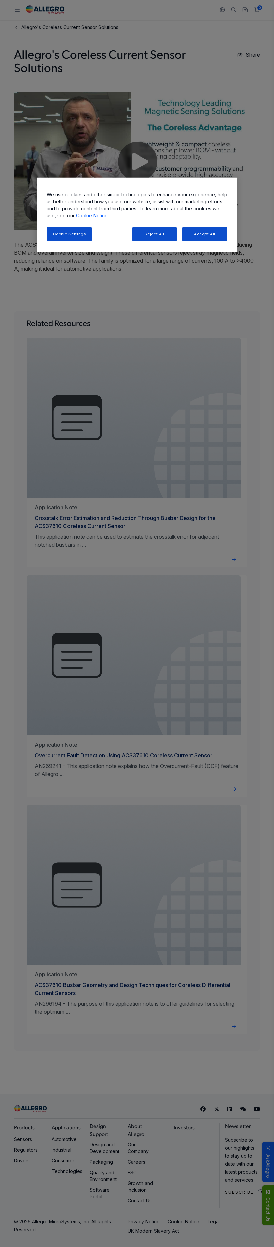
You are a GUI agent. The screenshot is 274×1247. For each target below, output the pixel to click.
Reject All (154, 233)
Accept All (204, 233)
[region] (137, 214)
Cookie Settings (69, 233)
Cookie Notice (92, 215)
